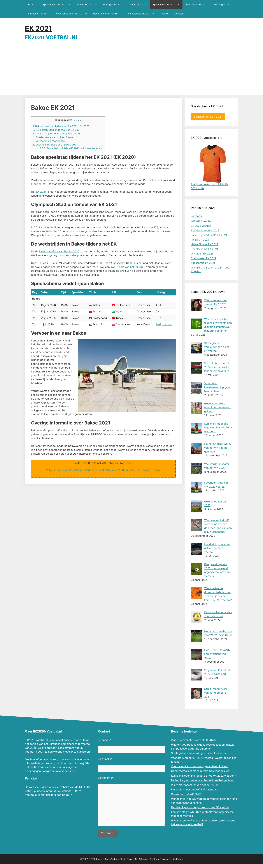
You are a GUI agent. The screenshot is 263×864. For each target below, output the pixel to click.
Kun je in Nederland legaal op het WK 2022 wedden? (203, 775)
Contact (179, 13)
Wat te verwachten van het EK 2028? (193, 740)
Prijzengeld (220, 4)
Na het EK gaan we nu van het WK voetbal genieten (202, 780)
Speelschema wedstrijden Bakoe (53, 137)
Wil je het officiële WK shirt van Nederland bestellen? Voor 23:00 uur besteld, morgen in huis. (103, 470)
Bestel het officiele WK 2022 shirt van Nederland (71, 148)
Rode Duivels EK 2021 (105, 13)
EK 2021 (32, 4)
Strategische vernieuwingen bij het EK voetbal (199, 753)
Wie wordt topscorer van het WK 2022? (195, 784)
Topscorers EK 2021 (203, 262)
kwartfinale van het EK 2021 (127, 266)
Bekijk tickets (164, 324)
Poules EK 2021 (85, 4)
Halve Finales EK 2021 (204, 244)
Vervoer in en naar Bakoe (49, 140)
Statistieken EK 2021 (197, 4)
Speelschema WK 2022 (205, 230)
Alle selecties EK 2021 (139, 13)
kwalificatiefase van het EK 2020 (59, 251)
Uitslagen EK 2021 (113, 4)
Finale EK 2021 (200, 239)
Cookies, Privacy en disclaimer (166, 859)
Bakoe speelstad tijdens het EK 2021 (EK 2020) (61, 126)
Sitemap (143, 859)
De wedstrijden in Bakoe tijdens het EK (57, 133)
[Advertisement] (131, 72)
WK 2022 (196, 216)
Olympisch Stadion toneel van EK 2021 (57, 129)
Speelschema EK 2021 (55, 4)
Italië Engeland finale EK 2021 (209, 235)
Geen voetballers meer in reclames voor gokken (200, 770)
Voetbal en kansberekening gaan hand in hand (199, 766)
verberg (78, 120)
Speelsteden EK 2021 (164, 4)
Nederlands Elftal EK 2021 (69, 13)
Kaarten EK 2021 (37, 13)
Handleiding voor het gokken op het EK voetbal (200, 807)
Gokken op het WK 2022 (186, 794)
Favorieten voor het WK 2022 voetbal (194, 789)
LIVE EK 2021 (136, 4)
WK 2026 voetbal (201, 221)
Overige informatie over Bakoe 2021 (55, 144)
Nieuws (164, 13)
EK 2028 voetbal (201, 225)
